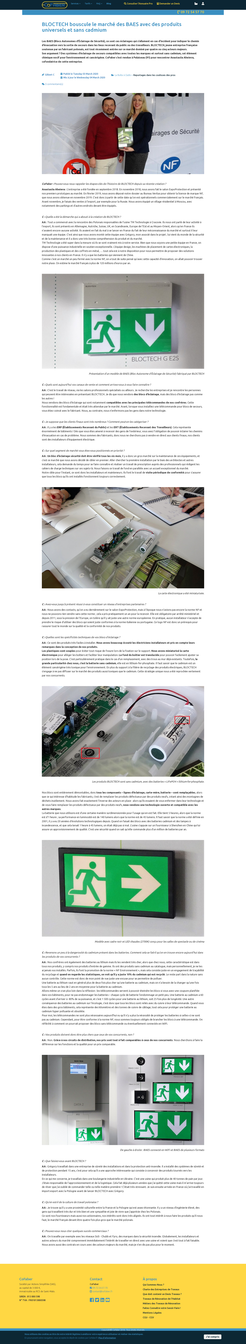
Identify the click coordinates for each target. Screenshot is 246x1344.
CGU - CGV (148, 1317)
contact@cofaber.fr (103, 1291)
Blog (108, 3)
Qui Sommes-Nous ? (153, 1284)
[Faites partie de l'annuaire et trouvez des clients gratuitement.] (196, 3)
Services (75, 3)
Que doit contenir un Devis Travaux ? (162, 1294)
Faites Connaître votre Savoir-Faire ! (162, 1308)
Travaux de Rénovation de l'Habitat (161, 1298)
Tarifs (88, 3)
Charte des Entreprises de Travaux (161, 1289)
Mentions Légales (152, 1312)
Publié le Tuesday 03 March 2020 (80, 74)
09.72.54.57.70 (100, 1288)
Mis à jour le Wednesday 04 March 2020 (84, 77)
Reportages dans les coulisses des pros (154, 75)
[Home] (56, 5)
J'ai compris (212, 1336)
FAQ (98, 3)
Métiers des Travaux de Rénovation (161, 1303)
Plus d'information (107, 1338)
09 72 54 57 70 (192, 12)
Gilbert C (49, 74)
